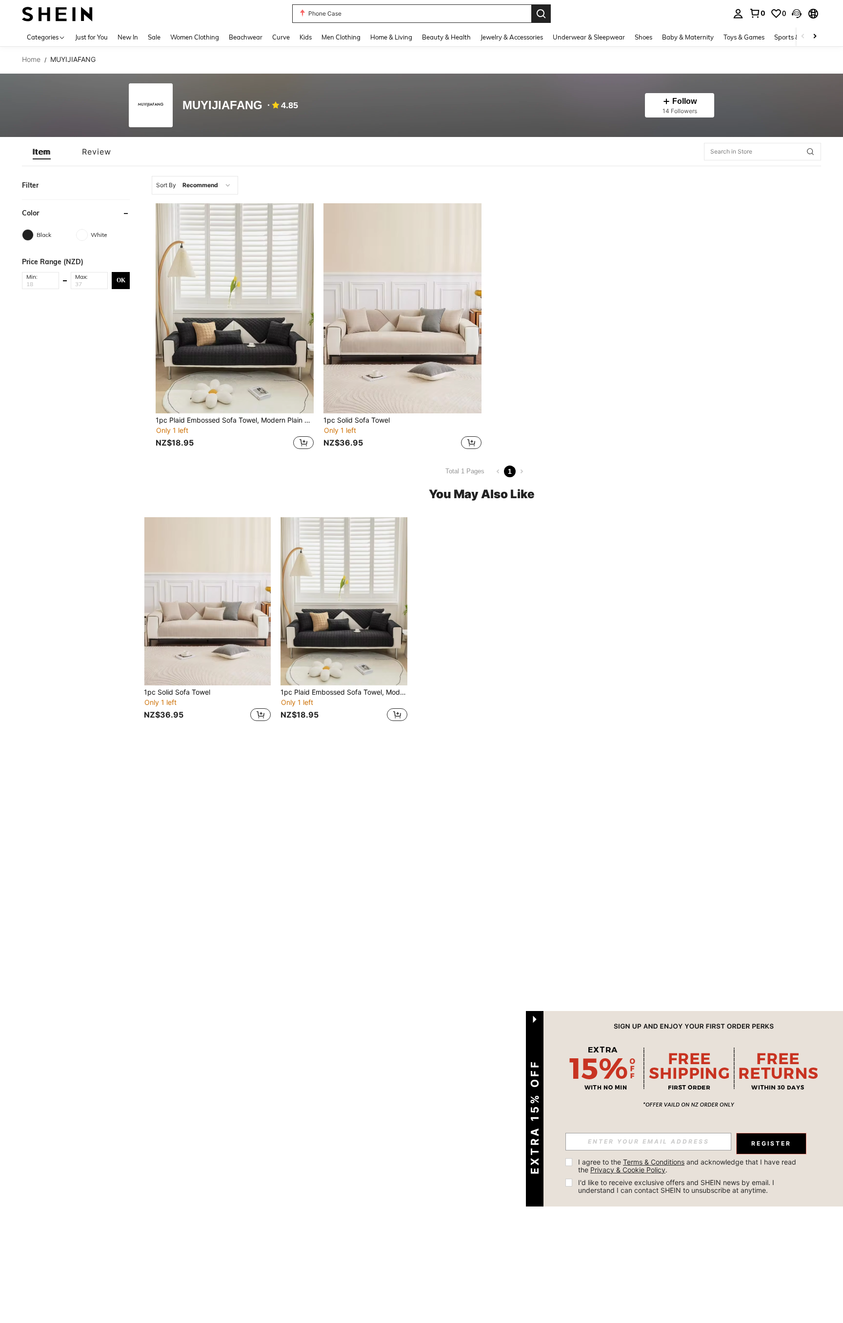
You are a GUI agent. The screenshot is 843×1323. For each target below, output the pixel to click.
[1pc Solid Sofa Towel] (402, 308)
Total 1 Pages (464, 471)
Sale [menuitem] (154, 37)
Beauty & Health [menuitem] (446, 37)
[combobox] (195, 185)
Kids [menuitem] (306, 37)
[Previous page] (498, 471)
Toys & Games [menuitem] (743, 37)
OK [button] (121, 279)
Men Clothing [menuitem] (341, 37)
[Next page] (521, 471)
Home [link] (31, 59)
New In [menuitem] (128, 37)
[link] (757, 13)
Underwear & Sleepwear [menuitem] (589, 37)
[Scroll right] (814, 36)
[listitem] (235, 327)
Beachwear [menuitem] (245, 37)
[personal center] (738, 13)
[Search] (541, 13)
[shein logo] (57, 13)
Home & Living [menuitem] (391, 37)
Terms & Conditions (653, 1162)
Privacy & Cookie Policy (627, 1170)
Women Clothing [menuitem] (194, 37)
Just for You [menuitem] (91, 37)
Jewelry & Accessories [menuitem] (512, 37)
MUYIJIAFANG (222, 105)
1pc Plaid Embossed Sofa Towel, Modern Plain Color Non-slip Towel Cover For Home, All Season (235, 420)
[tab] (42, 151)
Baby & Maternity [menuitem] (688, 37)
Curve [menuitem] (281, 37)
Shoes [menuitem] (643, 37)
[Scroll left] (803, 36)
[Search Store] (810, 151)
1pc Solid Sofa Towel (356, 420)
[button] (797, 13)
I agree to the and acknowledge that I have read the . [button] (688, 1166)
